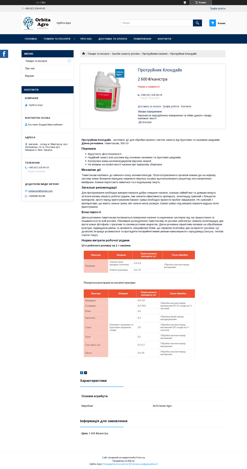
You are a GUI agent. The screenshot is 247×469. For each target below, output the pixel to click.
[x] (85, 373)
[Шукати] (197, 23)
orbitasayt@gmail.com (40, 191)
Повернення (142, 38)
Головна (31, 38)
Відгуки (29, 75)
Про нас (86, 38)
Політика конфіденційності (144, 464)
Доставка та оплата (112, 38)
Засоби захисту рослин (126, 53)
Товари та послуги (56, 38)
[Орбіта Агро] (37, 29)
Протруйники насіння (154, 53)
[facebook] (81, 373)
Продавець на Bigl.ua (123, 461)
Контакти (164, 38)
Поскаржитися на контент (116, 464)
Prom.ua (140, 457)
